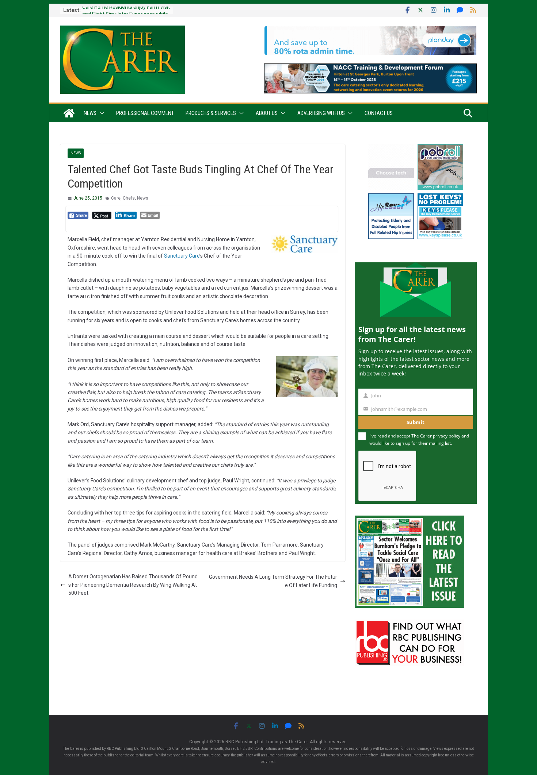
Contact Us (379, 113)
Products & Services (211, 113)
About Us (267, 113)
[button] (100, 113)
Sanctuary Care (181, 256)
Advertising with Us (321, 113)
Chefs (129, 198)
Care (116, 198)
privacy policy (446, 436)
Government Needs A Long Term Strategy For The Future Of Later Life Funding (273, 581)
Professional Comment (145, 113)
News (90, 113)
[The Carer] (69, 113)
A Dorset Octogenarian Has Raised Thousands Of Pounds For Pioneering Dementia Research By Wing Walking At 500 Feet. (133, 585)
